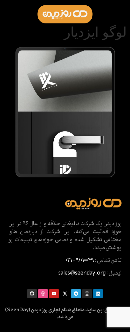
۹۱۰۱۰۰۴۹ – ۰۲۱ (79, 260)
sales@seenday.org (82, 273)
